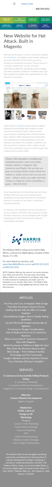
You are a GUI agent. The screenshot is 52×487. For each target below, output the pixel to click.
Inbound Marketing (26, 430)
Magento (20, 126)
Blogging (26, 421)
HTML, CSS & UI (26, 411)
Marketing (26, 417)
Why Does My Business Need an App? (26, 349)
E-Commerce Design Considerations (26, 329)
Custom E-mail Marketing (26, 424)
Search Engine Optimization (26, 443)
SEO (26, 433)
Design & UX (26, 414)
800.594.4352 (42, 9)
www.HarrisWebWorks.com (16, 264)
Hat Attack (11, 57)
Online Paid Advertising (26, 437)
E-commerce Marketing (26, 382)
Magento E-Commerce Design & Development (26, 389)
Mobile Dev (26, 408)
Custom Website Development (26, 398)
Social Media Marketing (26, 427)
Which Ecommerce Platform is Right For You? (26, 345)
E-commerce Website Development (26, 385)
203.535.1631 (42, 264)
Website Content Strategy (26, 440)
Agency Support (26, 401)
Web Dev (26, 395)
